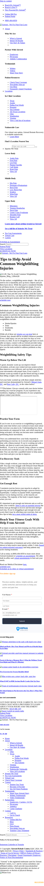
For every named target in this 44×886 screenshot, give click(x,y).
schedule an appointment (25, 556)
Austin (17, 756)
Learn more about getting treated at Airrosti (23, 224)
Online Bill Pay (16, 820)
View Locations (6, 249)
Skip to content (6, 1)
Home (7, 738)
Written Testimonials (18, 795)
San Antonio (19, 763)
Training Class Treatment (19, 831)
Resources (9, 817)
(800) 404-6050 (4, 724)
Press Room (14, 826)
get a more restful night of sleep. (24, 514)
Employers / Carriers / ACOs (21, 802)
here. (25, 564)
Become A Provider (17, 787)
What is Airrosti (16, 743)
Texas (12, 754)
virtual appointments (22, 558)
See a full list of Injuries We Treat (18, 229)
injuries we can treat (24, 334)
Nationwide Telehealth (18, 769)
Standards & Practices (34, 851)
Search (2, 244)
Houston (18, 760)
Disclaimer (12, 855)
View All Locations (17, 771)
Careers (8, 782)
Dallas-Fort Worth (22, 758)
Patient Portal (5, 247)
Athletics (13, 806)
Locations (8, 749)
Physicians (14, 804)
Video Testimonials (17, 798)
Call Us (13, 813)
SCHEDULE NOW (8, 251)
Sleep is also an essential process (27, 505)
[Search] (30, 835)
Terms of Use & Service (9, 853)
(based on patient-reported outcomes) (22, 546)
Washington (14, 767)
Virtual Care (9, 778)
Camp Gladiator (16, 809)
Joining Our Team (17, 784)
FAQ (12, 824)
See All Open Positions (19, 789)
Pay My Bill (3, 733)
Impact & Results (16, 745)
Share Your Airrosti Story (19, 793)
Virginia (13, 765)
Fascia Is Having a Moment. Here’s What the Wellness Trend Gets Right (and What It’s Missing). (21, 661)
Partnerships (9, 800)
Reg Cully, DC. (13, 384)
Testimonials (10, 791)
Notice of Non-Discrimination (11, 857)
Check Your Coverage (13, 780)
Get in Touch (15, 815)
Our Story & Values (17, 747)
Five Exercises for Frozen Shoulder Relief (14, 672)
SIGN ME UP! (15, 709)
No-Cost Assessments (13, 776)
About (7, 741)
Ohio (12, 752)
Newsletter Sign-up (17, 828)
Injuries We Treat (11, 774)
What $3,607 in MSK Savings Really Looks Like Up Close (20, 681)
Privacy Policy (18, 851)
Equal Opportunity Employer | (29, 855)
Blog (12, 822)
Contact (8, 811)
